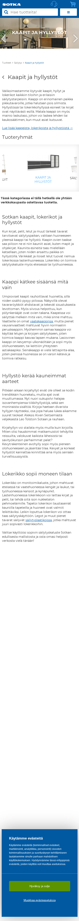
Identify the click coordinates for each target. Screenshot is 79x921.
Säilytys (18, 62)
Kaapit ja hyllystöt (34, 62)
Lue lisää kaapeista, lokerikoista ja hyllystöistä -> (37, 128)
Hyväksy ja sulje (39, 886)
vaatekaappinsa (41, 321)
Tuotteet (6, 62)
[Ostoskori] (74, 4)
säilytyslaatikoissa (38, 520)
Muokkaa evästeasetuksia (40, 900)
